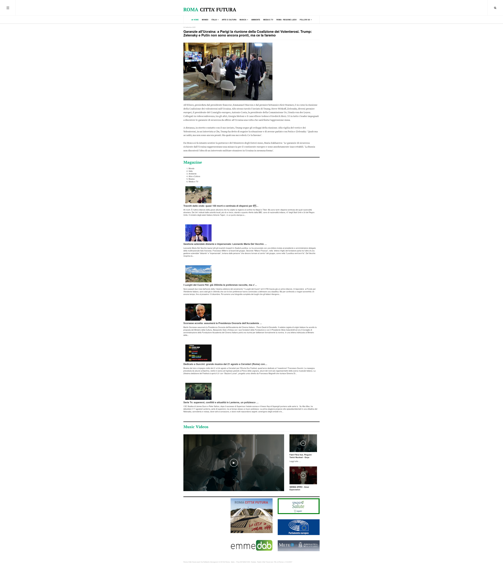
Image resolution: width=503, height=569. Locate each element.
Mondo (205, 19)
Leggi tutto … (295, 461)
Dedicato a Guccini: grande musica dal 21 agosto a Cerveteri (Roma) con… (225, 364)
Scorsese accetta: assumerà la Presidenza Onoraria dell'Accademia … (222, 323)
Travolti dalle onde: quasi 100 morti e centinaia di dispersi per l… (220, 205)
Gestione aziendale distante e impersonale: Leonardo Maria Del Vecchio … (225, 244)
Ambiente (255, 19)
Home (196, 19)
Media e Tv (268, 19)
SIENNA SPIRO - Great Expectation (299, 488)
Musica (243, 19)
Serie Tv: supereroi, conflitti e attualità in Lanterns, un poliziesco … (221, 402)
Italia (214, 19)
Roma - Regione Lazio (286, 19)
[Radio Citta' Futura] (251, 8)
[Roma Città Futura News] (252, 515)
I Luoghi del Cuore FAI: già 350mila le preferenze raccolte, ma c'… (220, 285)
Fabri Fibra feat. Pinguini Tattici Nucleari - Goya (300, 456)
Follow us (305, 19)
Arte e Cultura (229, 19)
